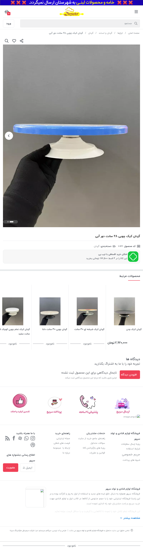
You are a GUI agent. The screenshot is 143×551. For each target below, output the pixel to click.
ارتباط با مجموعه (61, 448)
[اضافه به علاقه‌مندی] (14, 41)
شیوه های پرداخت (131, 460)
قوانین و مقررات (97, 453)
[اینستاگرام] (33, 438)
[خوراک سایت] (33, 445)
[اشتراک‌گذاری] (21, 41)
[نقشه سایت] (7, 438)
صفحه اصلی (133, 33)
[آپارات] (20, 438)
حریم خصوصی (131, 454)
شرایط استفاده (132, 449)
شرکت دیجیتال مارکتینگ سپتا (22, 530)
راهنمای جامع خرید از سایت (91, 438)
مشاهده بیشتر (131, 518)
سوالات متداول (97, 443)
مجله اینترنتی (63, 438)
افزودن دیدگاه (129, 374)
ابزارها (120, 33)
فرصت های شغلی (62, 443)
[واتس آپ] (26, 438)
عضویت (10, 467)
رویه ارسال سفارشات (130, 444)
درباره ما (66, 453)
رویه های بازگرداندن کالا (94, 448)
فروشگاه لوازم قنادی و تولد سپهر (90, 530)
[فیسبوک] (14, 438)
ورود (8, 23)
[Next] (9, 136)
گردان (90, 33)
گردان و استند (105, 33)
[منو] (136, 11)
